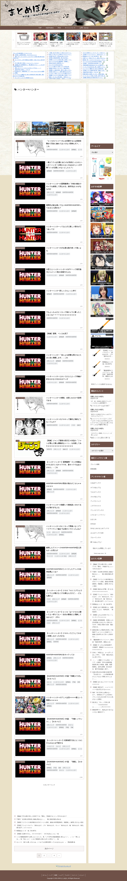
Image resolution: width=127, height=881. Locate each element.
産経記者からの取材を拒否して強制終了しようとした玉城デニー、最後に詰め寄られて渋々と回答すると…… (102, 633)
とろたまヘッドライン (97, 515)
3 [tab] (66, 51)
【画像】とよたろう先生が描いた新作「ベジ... (60, 59)
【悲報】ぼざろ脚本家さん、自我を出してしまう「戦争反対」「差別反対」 (102, 609)
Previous (13, 40)
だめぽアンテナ (95, 483)
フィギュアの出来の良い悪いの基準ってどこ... (94, 67)
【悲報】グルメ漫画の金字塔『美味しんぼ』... (94, 70)
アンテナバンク (95, 501)
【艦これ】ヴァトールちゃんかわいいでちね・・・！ (27, 68)
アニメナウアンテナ (97, 510)
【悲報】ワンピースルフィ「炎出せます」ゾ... (94, 54)
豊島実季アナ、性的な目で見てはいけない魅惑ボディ (102, 711)
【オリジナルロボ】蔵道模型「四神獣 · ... (59, 61)
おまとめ (93, 519)
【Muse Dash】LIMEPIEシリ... (56, 63)
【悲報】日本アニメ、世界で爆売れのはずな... (60, 71)
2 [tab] (63, 51)
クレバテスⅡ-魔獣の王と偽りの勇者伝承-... (93, 68)
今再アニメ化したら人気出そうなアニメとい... (60, 54)
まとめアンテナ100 (96, 533)
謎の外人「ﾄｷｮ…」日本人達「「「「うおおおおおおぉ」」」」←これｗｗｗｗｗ (101, 704)
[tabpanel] (22, 40)
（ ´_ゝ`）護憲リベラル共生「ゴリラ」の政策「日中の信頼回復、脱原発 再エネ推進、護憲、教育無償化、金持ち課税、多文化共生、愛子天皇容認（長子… (102, 664)
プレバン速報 (94, 464)
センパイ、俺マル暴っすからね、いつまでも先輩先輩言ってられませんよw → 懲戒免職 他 (45, 842)
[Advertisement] (49, 106)
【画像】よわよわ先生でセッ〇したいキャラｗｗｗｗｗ (102, 616)
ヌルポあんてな (95, 496)
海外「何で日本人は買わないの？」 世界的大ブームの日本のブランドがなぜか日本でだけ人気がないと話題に (102, 696)
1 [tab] (61, 51)
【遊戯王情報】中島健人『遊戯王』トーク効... (60, 78)
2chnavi (93, 524)
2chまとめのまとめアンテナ (99, 528)
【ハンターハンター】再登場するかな (23, 77)
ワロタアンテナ (95, 492)
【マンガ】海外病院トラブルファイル (22, 53)
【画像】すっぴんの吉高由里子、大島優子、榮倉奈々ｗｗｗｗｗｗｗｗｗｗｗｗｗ (102, 647)
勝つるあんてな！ (96, 542)
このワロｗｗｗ (95, 505)
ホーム (45, 875)
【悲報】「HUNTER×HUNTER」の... (92, 63)
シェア (61, 875)
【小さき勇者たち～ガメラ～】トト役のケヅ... (94, 52)
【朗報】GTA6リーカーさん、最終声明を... (59, 68)
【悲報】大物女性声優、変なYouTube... (58, 58)
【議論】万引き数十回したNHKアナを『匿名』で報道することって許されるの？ (41, 816)
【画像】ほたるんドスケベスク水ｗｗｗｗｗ (102, 683)
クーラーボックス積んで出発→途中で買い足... (94, 75)
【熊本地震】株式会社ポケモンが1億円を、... (94, 65)
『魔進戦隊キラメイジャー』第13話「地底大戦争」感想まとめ (102, 641)
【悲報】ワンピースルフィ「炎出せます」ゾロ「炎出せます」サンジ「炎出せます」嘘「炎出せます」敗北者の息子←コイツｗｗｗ (49, 826)
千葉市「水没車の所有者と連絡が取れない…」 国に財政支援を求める (38, 819)
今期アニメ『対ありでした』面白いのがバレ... (94, 58)
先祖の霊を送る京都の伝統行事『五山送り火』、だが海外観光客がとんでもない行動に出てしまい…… (102, 675)
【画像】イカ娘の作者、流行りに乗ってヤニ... (60, 70)
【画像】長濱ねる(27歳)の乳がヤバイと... (93, 77)
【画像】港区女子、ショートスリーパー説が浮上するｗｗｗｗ (102, 688)
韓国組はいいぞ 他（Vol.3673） (91, 56)
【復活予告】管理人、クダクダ (22, 69)
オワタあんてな (95, 487)
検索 (55, 875)
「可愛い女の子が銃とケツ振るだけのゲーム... (60, 52)
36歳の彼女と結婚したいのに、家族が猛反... (94, 74)
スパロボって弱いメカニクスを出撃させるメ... (60, 73)
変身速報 (93, 469)
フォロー (67, 875)
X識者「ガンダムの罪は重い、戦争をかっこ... (60, 77)
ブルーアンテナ (95, 537)
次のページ (49, 849)
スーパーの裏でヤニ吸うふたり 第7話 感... (59, 66)
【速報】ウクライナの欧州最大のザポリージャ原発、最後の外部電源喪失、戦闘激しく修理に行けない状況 (49, 822)
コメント (74, 875)
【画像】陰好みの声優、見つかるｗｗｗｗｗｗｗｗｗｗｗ (102, 590)
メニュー (81, 875)
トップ (50, 875)
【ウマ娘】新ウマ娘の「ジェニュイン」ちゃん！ (26, 63)
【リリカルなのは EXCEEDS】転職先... (93, 61)
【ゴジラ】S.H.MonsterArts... (56, 65)
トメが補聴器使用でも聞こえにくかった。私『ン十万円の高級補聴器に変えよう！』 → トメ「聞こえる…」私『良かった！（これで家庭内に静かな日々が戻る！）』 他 (48, 838)
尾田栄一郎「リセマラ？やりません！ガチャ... (94, 60)
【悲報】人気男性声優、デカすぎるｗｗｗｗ (25, 55)
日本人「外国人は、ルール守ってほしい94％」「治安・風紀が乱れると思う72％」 (102, 655)
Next (114, 40)
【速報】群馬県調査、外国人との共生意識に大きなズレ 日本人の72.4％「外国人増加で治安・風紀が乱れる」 (102, 623)
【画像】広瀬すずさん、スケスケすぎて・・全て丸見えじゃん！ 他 (37, 834)
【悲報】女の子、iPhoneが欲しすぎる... (59, 56)
